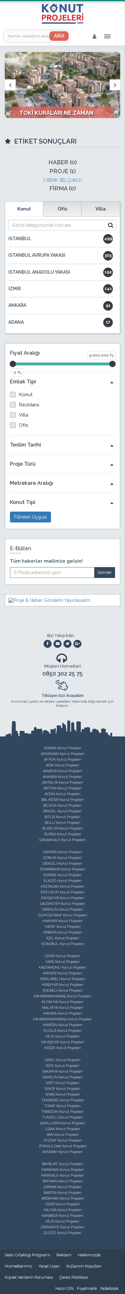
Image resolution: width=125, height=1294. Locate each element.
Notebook (109, 1288)
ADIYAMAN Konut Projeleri (62, 754)
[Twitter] (67, 644)
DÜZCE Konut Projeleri (62, 1233)
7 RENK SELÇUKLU (62, 180)
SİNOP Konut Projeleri (62, 1089)
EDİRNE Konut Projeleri (62, 875)
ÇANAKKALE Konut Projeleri (62, 840)
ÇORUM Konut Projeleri (62, 858)
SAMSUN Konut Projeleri (62, 1077)
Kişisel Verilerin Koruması (29, 1277)
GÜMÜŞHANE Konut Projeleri (62, 915)
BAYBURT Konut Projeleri (62, 1164)
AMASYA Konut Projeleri (62, 771)
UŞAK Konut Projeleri (62, 1129)
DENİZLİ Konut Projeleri (62, 863)
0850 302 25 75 (62, 673)
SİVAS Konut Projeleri (63, 1094)
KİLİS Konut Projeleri (62, 1221)
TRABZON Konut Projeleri (62, 1112)
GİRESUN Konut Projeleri (62, 909)
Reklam (63, 1255)
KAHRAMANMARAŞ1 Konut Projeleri (62, 1019)
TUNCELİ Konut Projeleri (62, 1117)
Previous (10, 84)
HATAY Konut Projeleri (63, 927)
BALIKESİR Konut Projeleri (62, 800)
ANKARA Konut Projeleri (62, 777)
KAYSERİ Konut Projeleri (62, 973)
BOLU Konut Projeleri (62, 823)
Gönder (105, 572)
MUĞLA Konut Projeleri (62, 1031)
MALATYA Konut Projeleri (62, 1008)
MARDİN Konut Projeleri (62, 1025)
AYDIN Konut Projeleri (62, 794)
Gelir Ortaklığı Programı (27, 1255)
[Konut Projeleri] (62, 13)
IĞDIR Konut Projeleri (62, 1204)
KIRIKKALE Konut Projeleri (62, 1175)
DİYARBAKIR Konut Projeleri (62, 869)
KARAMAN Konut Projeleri (62, 1170)
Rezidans (29, 405)
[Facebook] (48, 644)
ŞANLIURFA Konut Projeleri (62, 1123)
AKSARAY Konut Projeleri (62, 1152)
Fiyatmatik (87, 1288)
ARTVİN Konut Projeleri (63, 788)
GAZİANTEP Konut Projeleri (62, 904)
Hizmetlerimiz (18, 1266)
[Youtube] (58, 644)
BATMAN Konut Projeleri (63, 1181)
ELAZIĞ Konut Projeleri (63, 881)
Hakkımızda (89, 1255)
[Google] (77, 644)
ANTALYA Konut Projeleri (62, 782)
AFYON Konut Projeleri (62, 760)
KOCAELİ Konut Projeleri (63, 990)
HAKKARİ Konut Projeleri (62, 921)
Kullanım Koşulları (84, 1266)
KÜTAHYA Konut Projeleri (62, 1002)
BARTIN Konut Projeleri (63, 1193)
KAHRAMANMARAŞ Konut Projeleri (62, 996)
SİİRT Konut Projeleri (62, 1083)
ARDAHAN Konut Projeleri (62, 1198)
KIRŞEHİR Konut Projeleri (62, 985)
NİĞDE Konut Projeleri (62, 1048)
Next (115, 84)
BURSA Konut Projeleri (62, 834)
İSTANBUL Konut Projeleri (62, 944)
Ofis (62, 208)
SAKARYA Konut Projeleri (62, 1071)
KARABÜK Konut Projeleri (62, 1216)
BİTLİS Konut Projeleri (62, 817)
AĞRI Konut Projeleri (62, 765)
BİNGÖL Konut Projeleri (62, 811)
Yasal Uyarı (49, 1266)
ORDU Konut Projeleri (62, 1060)
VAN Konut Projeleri (62, 1135)
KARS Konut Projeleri (62, 962)
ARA (59, 36)
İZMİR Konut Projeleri (62, 956)
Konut (24, 208)
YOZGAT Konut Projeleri (62, 1140)
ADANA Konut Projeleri (62, 748)
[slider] (13, 364)
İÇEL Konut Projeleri (62, 938)
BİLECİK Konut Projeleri (62, 805)
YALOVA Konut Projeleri (62, 1210)
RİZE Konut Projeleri (62, 1066)
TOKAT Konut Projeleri (62, 1106)
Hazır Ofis (64, 1288)
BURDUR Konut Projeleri (62, 828)
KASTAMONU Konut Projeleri (62, 967)
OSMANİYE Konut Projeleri (62, 1227)
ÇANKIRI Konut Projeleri (62, 852)
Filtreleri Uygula (30, 517)
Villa (101, 208)
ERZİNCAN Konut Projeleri (62, 886)
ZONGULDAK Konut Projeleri (63, 1146)
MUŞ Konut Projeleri (62, 1036)
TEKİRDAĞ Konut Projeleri (62, 1100)
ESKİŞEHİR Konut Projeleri (62, 898)
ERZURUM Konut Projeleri (62, 892)
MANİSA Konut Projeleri (62, 1013)
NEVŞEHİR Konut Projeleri (62, 1042)
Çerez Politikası (73, 1277)
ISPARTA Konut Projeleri (62, 932)
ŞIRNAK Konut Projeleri (63, 1187)
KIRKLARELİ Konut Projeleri (62, 979)
